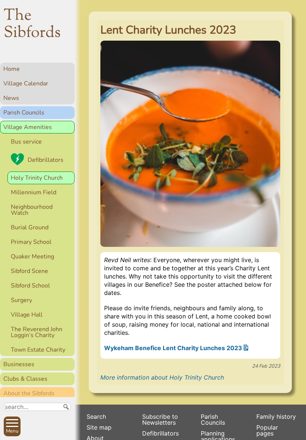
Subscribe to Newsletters (160, 419)
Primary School (31, 242)
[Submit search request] (66, 407)
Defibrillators (45, 160)
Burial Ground (30, 227)
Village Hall (27, 315)
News (11, 98)
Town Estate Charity (38, 350)
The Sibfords (32, 24)
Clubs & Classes (25, 379)
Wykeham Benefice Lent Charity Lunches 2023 (173, 348)
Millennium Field (33, 192)
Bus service (26, 142)
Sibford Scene (29, 271)
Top (65, 431)
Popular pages (267, 430)
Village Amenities (27, 127)
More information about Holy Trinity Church (162, 377)
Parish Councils (23, 113)
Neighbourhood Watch (32, 210)
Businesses (18, 364)
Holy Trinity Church (37, 178)
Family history (276, 416)
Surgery (21, 300)
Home (11, 69)
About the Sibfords (28, 393)
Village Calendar (25, 83)
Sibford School (30, 286)
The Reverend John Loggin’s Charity (36, 332)
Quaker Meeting (32, 256)
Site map (99, 427)
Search (96, 416)
